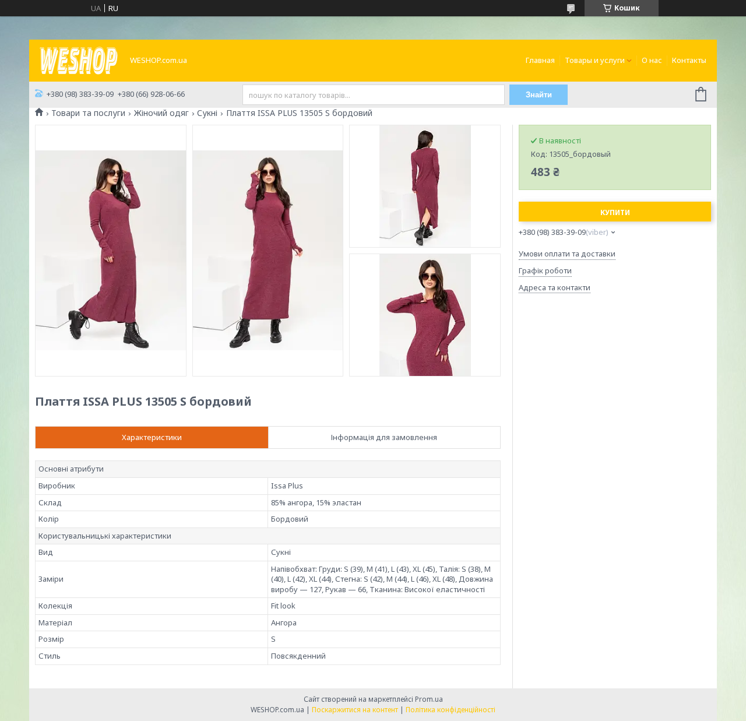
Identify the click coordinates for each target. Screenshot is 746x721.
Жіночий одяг (161, 113)
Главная (540, 60)
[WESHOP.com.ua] (78, 59)
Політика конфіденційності (450, 710)
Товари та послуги (88, 113)
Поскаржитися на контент (355, 710)
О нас (652, 60)
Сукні (207, 113)
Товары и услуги (595, 60)
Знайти (539, 94)
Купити (615, 212)
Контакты (689, 60)
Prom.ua (429, 699)
